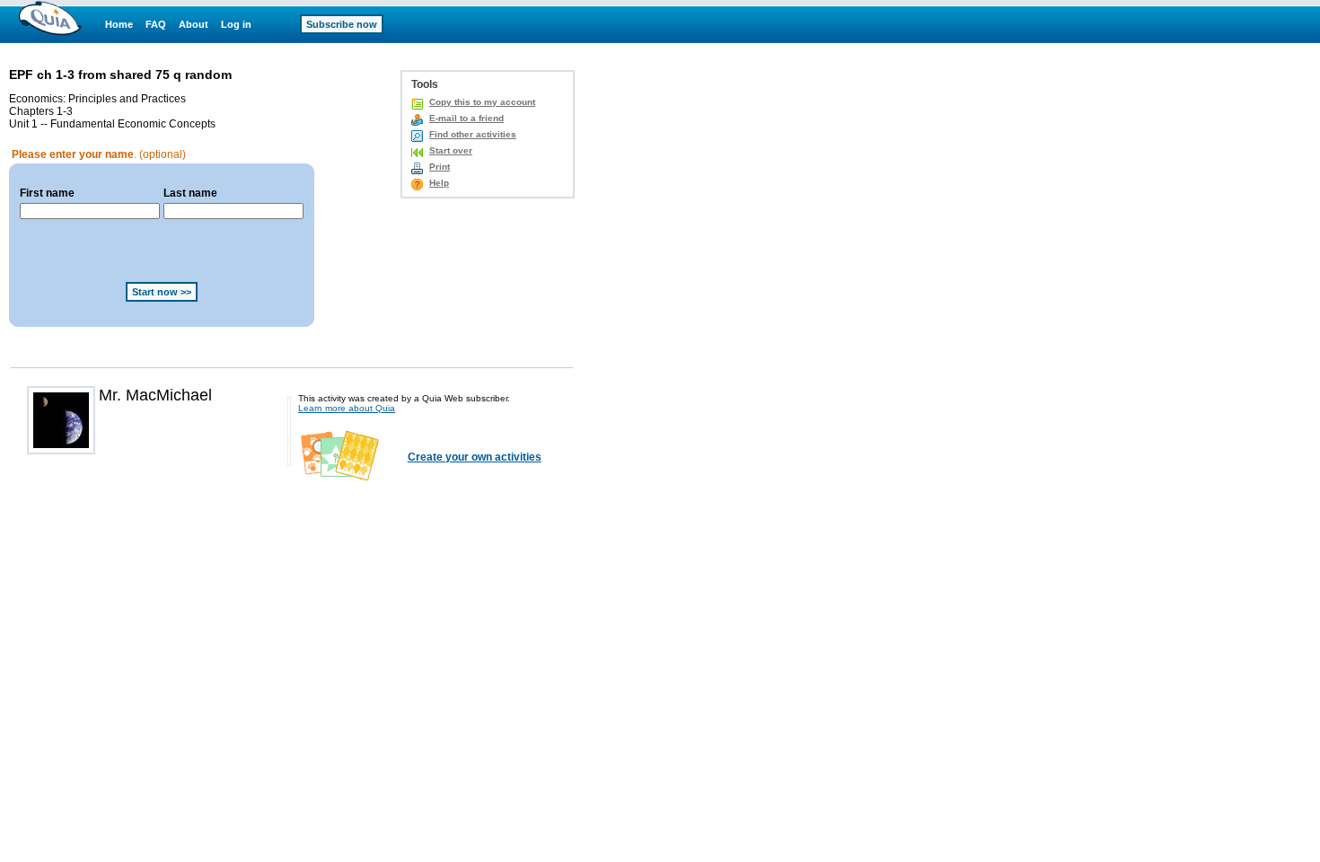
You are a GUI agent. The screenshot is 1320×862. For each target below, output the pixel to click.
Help (439, 183)
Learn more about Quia (346, 408)
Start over (450, 150)
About (193, 24)
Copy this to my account (482, 102)
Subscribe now (341, 24)
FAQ (155, 24)
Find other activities (472, 134)
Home (119, 24)
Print (439, 167)
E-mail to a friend (466, 118)
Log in (236, 24)
